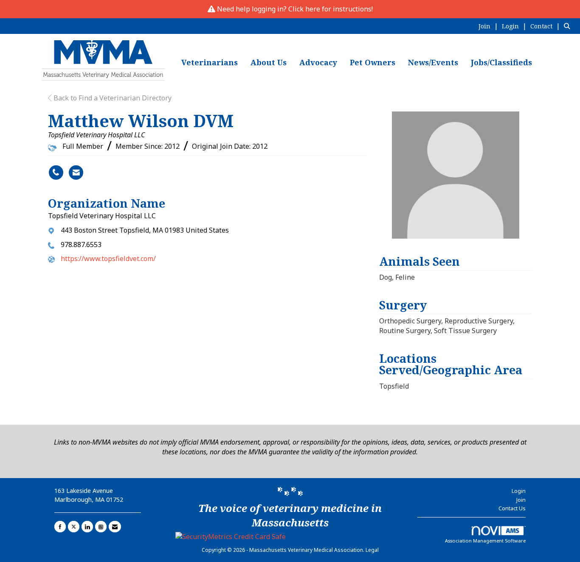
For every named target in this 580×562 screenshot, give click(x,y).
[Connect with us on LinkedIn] (87, 526)
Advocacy (318, 62)
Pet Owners (372, 62)
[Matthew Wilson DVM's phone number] (56, 172)
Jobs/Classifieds (501, 62)
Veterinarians (209, 62)
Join (521, 500)
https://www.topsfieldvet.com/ (108, 258)
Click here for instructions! (330, 9)
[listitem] (489, 26)
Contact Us (512, 508)
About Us (269, 62)
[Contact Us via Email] (115, 526)
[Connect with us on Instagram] (101, 526)
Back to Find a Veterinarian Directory (112, 98)
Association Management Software (485, 540)
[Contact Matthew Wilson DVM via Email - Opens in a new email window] (76, 172)
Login (519, 491)
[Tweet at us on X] (73, 526)
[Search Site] (569, 26)
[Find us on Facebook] (60, 526)
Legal (372, 550)
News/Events (433, 62)
